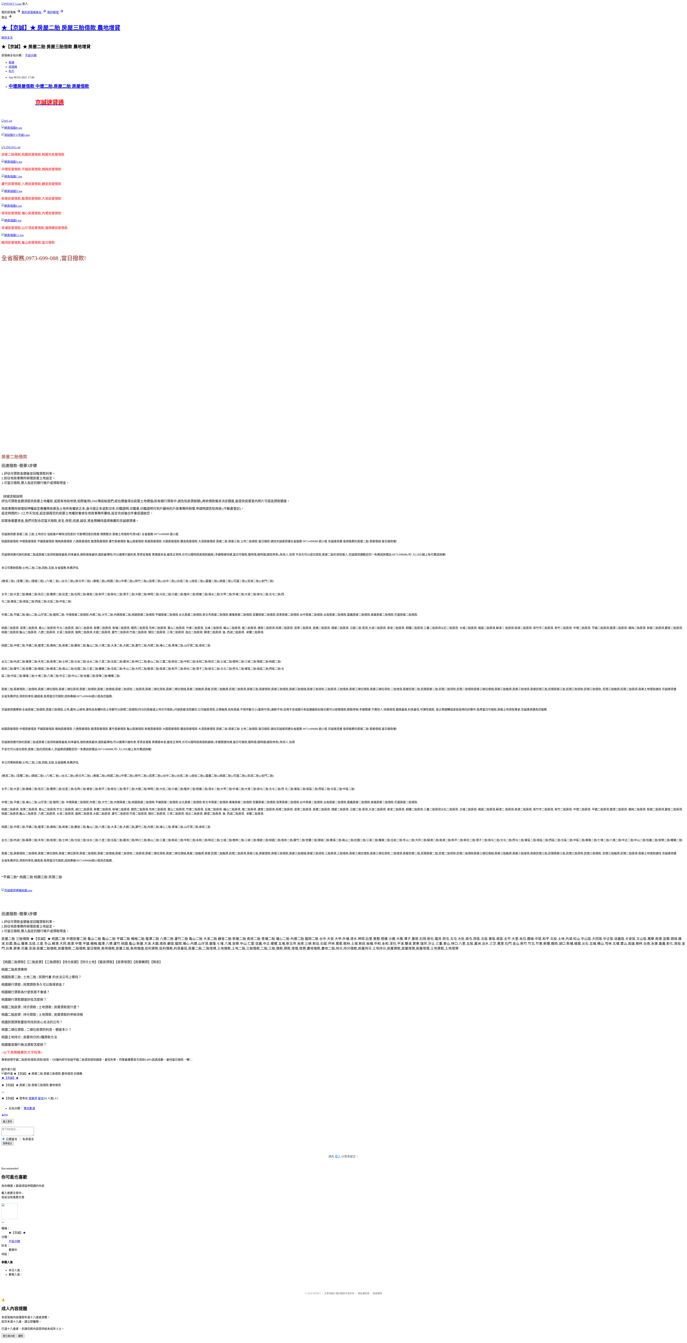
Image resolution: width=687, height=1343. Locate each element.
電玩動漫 (29, 1108)
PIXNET (317, 1293)
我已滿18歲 (9, 1336)
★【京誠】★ (10, 1077)
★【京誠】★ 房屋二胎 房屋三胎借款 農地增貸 (60, 28)
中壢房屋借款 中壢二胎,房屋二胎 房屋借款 (49, 86)
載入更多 (7, 1121)
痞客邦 (33, 1098)
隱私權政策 (363, 1293)
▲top (4, 1114)
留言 (41, 1098)
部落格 (13, 66)
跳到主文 (7, 37)
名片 (11, 71)
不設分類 (30, 55)
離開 (20, 1336)
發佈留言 (7, 1143)
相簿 (11, 62)
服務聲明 (377, 1293)
